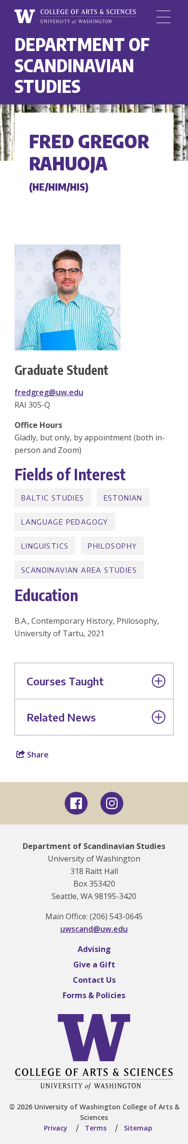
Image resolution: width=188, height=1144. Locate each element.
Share (37, 754)
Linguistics (44, 545)
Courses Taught (65, 681)
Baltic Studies (52, 497)
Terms (96, 1127)
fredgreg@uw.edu (48, 392)
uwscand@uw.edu (94, 929)
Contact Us (94, 980)
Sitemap (138, 1127)
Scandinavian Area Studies (79, 570)
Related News (61, 717)
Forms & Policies (94, 995)
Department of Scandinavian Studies (82, 65)
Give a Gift (94, 964)
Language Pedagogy (64, 521)
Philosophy (112, 545)
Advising (94, 949)
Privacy (55, 1127)
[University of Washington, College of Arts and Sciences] (75, 17)
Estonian (123, 497)
